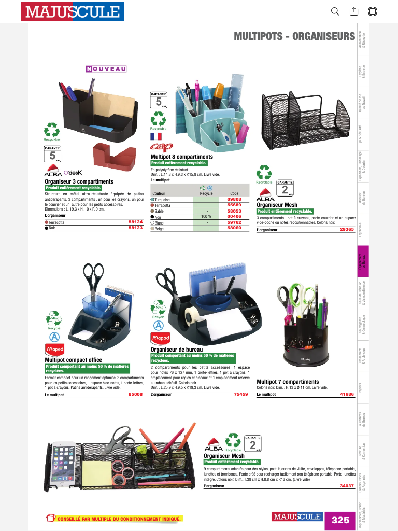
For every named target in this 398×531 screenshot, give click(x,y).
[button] (335, 11)
